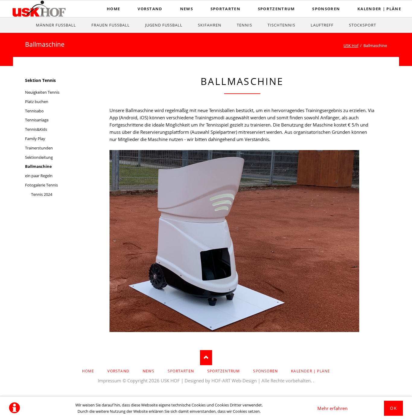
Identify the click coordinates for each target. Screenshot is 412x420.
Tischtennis (281, 25)
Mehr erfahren (332, 408)
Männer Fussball (56, 25)
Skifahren (209, 25)
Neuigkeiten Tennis (42, 92)
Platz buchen (36, 101)
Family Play (35, 138)
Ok (393, 408)
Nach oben (206, 357)
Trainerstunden (39, 148)
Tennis (244, 25)
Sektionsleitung (39, 157)
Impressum (109, 381)
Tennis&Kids (36, 129)
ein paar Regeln (38, 175)
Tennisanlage (37, 120)
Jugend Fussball (164, 25)
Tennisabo (34, 111)
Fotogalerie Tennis (41, 185)
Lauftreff (322, 25)
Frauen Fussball (110, 25)
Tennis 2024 (41, 194)
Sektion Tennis (40, 80)
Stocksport (362, 25)
